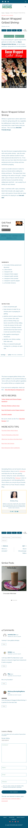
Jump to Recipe (9, 36)
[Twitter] (12, 511)
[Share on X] (14, 30)
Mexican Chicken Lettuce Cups (11, 405)
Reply (4, 644)
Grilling (4, 15)
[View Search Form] (25, 2)
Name (4, 767)
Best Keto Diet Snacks (8, 443)
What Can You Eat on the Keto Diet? (12, 439)
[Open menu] (25, 7)
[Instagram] (5, 1)
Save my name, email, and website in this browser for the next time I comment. (13, 786)
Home (3, 12)
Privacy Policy (21, 817)
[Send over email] (19, 30)
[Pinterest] (8, 1)
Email (4, 774)
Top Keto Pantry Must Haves (10, 430)
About (5, 817)
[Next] (25, 582)
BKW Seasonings (6, 537)
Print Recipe (20, 36)
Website (4, 781)
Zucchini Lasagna (7, 414)
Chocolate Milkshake (9, 593)
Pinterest (17, 478)
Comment (5, 745)
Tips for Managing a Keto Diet (10, 435)
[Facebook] (3, 1)
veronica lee (12, 634)
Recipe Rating (6, 738)
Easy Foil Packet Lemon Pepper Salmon (13, 410)
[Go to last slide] (3, 582)
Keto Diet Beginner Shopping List (14, 389)
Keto (7, 15)
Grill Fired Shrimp (16, 537)
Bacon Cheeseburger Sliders (22, 549)
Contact (14, 819)
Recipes (7, 12)
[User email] (17, 511)
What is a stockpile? (5, 548)
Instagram (22, 471)
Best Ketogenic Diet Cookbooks (11, 447)
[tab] (11, 600)
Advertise (11, 817)
